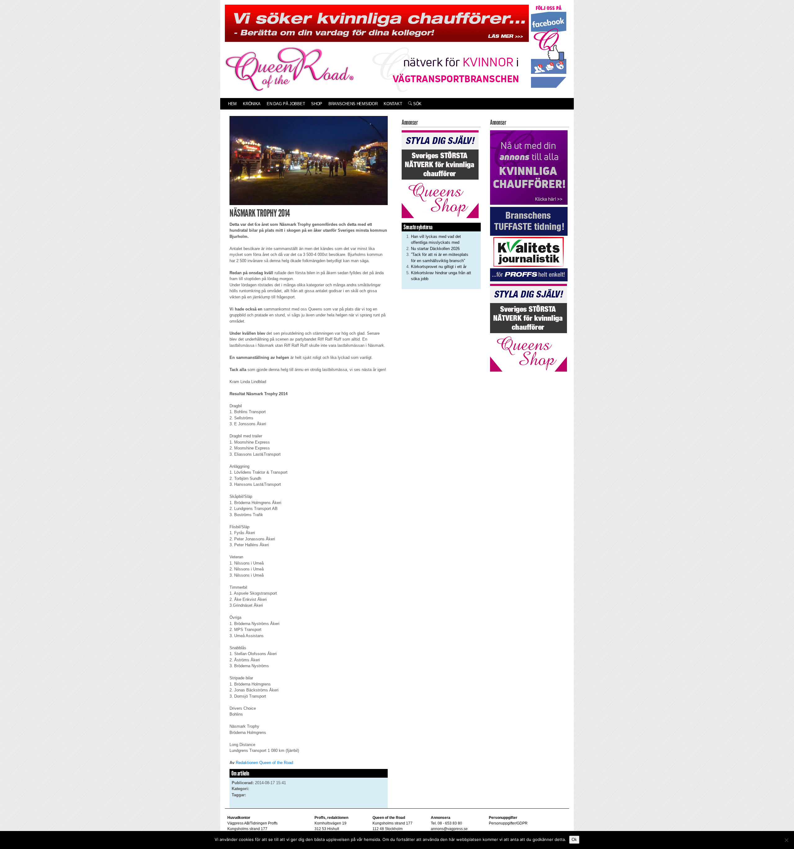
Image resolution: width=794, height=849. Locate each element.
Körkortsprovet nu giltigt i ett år (438, 266)
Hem (232, 103)
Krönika (252, 103)
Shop (316, 103)
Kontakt (393, 103)
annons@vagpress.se (449, 829)
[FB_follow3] (549, 46)
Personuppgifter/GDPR (508, 823)
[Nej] (786, 840)
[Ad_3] (529, 167)
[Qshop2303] (440, 173)
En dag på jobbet (286, 103)
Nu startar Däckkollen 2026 (435, 248)
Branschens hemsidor (352, 103)
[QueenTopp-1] (377, 22)
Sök (417, 103)
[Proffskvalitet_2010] (529, 244)
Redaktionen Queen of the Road (264, 762)
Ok (574, 839)
